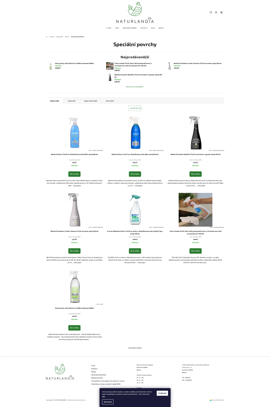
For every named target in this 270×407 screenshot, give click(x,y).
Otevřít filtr (134, 108)
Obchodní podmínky (98, 375)
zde (103, 396)
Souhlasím (162, 393)
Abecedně (110, 101)
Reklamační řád (97, 378)
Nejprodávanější (90, 101)
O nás (93, 366)
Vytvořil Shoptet (218, 400)
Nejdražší (71, 101)
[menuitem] (109, 28)
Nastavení (108, 402)
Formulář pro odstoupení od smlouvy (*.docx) (108, 381)
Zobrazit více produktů (134, 87)
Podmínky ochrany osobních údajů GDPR (106, 384)
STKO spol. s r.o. (187, 367)
